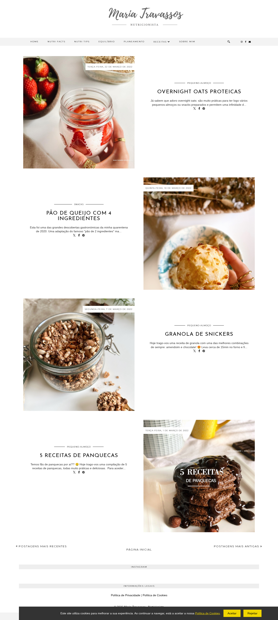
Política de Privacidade (125, 595)
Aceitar (232, 613)
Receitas (160, 41)
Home (34, 41)
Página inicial (139, 549)
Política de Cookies (155, 595)
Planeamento (134, 41)
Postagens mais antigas (237, 546)
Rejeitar (252, 613)
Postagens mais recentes (42, 546)
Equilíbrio (107, 41)
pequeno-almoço (199, 83)
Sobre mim (187, 41)
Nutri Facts (56, 41)
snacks (79, 204)
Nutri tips (82, 41)
